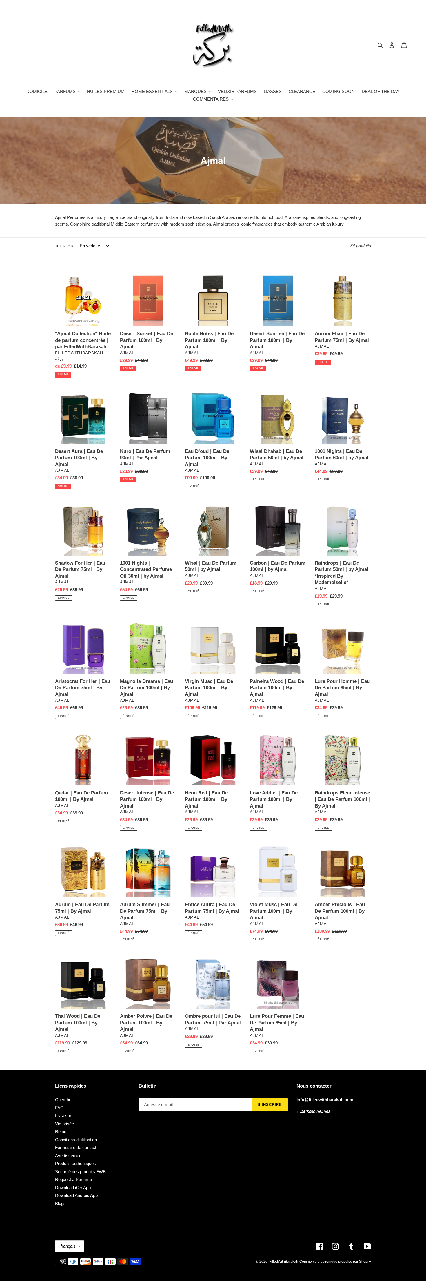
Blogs (60, 1203)
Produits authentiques (75, 1163)
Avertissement (69, 1155)
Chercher (64, 1099)
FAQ (59, 1107)
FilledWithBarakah (283, 1262)
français (68, 1246)
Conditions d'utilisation (76, 1139)
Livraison (63, 1115)
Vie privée (64, 1123)
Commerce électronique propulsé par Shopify (335, 1262)
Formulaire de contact (75, 1147)
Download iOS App (73, 1187)
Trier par (64, 246)
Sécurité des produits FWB (80, 1171)
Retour (61, 1131)
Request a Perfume (73, 1179)
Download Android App (76, 1195)
